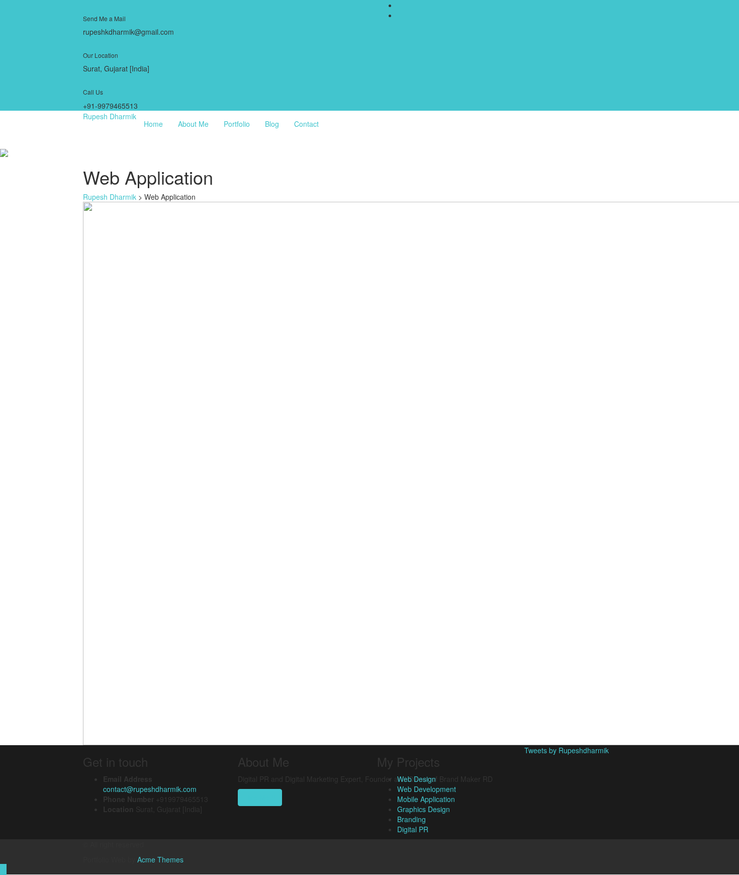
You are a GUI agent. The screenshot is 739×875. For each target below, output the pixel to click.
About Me (193, 124)
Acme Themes (160, 859)
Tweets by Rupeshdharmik (566, 750)
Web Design (416, 779)
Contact (306, 124)
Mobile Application (426, 799)
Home (153, 124)
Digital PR (412, 829)
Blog (272, 124)
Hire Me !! (259, 797)
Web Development (426, 789)
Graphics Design (423, 809)
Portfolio (237, 124)
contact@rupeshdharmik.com (150, 789)
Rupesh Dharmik (109, 116)
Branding (411, 819)
